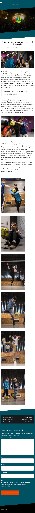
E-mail (3, 465)
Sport (26, 48)
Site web (4, 472)
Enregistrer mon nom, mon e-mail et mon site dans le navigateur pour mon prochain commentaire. (15, 484)
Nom (2, 457)
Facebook (22, 169)
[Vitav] (17, 20)
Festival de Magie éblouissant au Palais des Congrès (26, 419)
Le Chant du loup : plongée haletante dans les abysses (8, 419)
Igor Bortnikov (20, 48)
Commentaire (6, 438)
